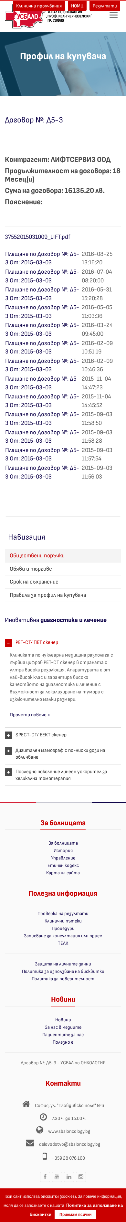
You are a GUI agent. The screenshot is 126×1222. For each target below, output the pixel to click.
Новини (63, 1020)
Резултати (105, 6)
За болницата (63, 843)
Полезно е (63, 1042)
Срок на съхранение (34, 581)
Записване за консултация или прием (63, 936)
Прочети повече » (30, 715)
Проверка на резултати (63, 914)
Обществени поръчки (37, 555)
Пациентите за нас (63, 1035)
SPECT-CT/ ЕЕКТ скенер (41, 735)
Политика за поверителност (63, 979)
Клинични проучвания (39, 6)
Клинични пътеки (63, 921)
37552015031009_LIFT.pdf (37, 237)
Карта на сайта (63, 873)
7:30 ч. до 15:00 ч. (69, 1118)
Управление (63, 858)
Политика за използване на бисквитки (63, 971)
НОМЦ (77, 6)
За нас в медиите (63, 1027)
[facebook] (45, 1181)
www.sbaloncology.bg (69, 1131)
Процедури (63, 928)
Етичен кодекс (63, 865)
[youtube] (57, 1181)
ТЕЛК (63, 943)
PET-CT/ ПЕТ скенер (37, 642)
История (63, 851)
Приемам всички (75, 1214)
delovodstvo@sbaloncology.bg (69, 1144)
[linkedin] (69, 1181)
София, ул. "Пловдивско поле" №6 (69, 1105)
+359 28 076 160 (68, 1158)
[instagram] (81, 1181)
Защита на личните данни (63, 964)
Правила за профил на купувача (48, 595)
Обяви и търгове (31, 568)
